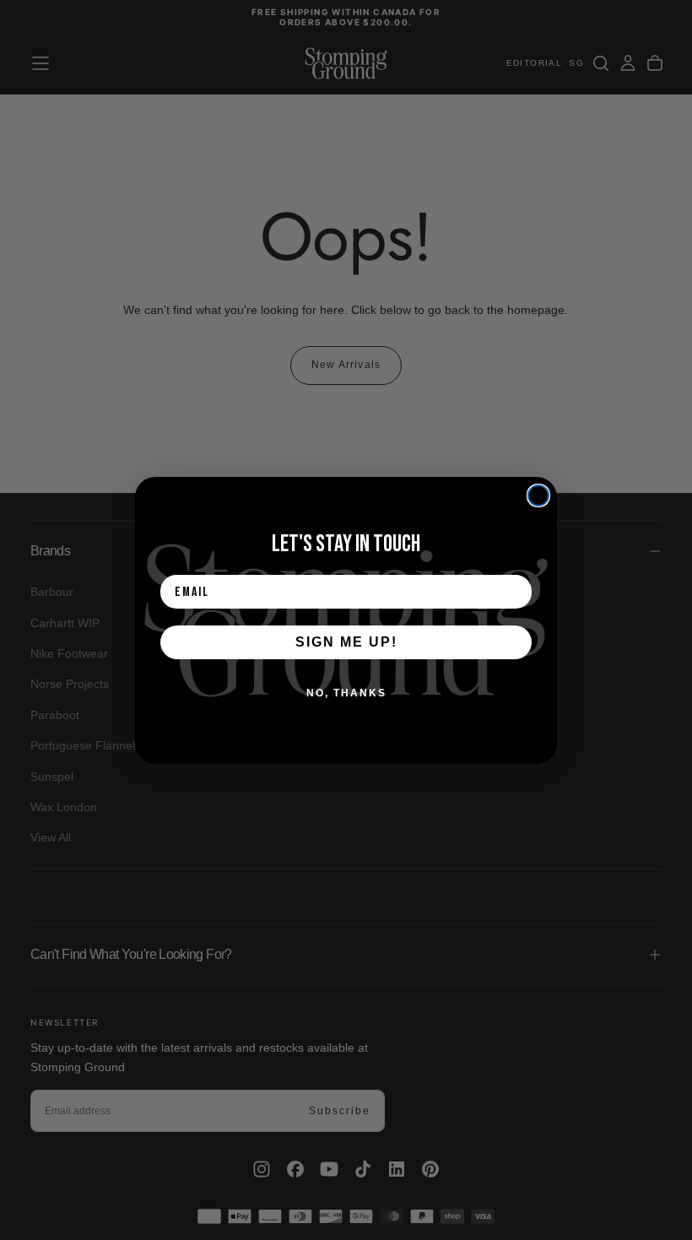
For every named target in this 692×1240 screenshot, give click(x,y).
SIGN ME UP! (346, 642)
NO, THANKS (346, 693)
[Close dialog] (538, 495)
